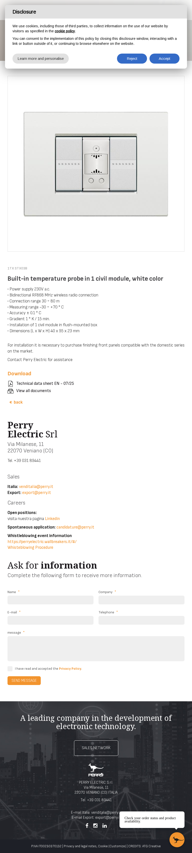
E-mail (14, 612)
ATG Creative (151, 846)
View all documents (33, 390)
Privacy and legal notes (80, 846)
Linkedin (52, 518)
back (18, 402)
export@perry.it (36, 492)
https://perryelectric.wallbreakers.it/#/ (42, 541)
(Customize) (117, 846)
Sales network (96, 748)
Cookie (103, 846)
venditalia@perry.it (36, 486)
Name (14, 592)
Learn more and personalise (41, 58)
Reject (132, 58)
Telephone (108, 612)
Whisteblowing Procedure (30, 547)
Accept (164, 58)
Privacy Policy (70, 668)
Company (107, 592)
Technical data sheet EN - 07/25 (45, 383)
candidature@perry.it (75, 527)
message (16, 632)
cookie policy (65, 31)
